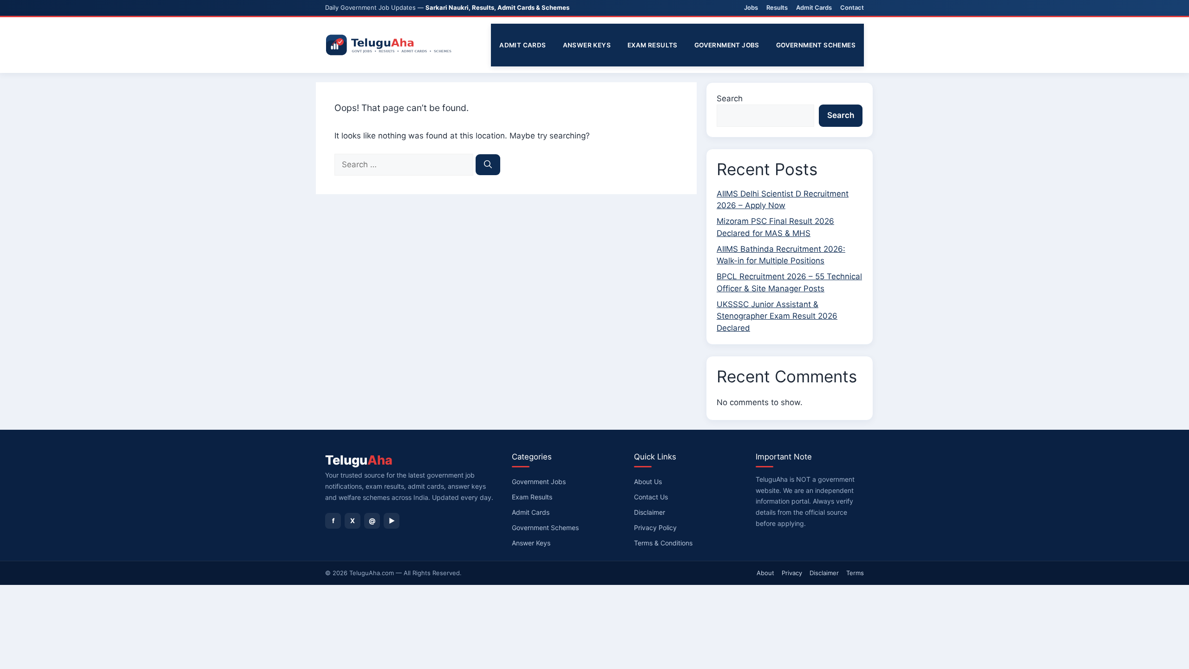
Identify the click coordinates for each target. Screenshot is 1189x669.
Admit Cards (814, 7)
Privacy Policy (655, 527)
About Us (648, 481)
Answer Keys (587, 45)
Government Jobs (726, 45)
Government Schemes (816, 45)
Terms (855, 573)
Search (730, 98)
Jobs (751, 7)
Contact (852, 7)
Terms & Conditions (663, 543)
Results (777, 7)
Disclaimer (649, 512)
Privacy (792, 573)
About (765, 573)
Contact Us (651, 497)
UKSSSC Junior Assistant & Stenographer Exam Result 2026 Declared (777, 316)
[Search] (488, 165)
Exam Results (652, 45)
